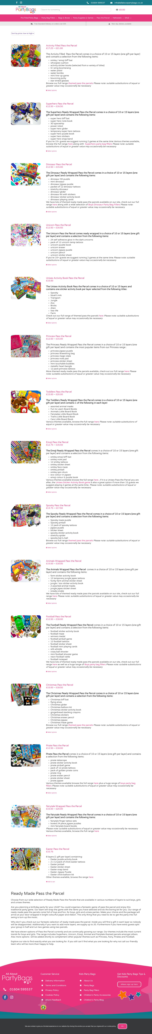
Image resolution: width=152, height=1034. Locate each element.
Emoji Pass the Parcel (57, 442)
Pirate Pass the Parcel (57, 745)
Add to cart (51, 881)
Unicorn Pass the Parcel (58, 225)
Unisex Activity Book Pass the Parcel (65, 278)
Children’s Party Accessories (97, 995)
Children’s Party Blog (94, 1000)
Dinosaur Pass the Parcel (59, 164)
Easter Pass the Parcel (57, 849)
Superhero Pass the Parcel (59, 103)
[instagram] (21, 3)
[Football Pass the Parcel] (26, 626)
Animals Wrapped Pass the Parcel (63, 561)
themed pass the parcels (80, 83)
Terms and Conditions (55, 985)
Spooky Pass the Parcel (58, 505)
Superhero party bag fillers (98, 144)
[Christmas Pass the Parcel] (26, 695)
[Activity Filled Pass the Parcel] (26, 55)
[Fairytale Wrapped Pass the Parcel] (26, 816)
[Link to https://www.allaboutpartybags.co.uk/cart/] (117, 10)
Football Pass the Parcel (58, 616)
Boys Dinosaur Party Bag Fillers (104, 204)
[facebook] (17, 3)
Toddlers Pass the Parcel (59, 392)
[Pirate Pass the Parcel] (26, 755)
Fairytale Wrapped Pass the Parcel (64, 806)
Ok (122, 1026)
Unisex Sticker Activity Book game (73, 482)
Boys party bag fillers (95, 664)
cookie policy (111, 1026)
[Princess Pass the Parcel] (26, 346)
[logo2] (26, 7)
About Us (88, 980)
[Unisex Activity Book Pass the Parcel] (26, 288)
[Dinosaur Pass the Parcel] (26, 174)
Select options (52, 90)
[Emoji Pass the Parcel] (26, 452)
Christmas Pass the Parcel (59, 685)
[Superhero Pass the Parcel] (26, 113)
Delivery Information (55, 980)
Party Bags (89, 985)
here (70, 144)
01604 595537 (98, 3)
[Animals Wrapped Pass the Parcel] (26, 571)
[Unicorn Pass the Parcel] (26, 235)
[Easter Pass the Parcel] (26, 859)
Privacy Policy (52, 990)
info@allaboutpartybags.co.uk (129, 3)
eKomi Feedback (53, 1000)
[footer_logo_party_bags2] (17, 974)
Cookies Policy (52, 995)
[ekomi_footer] (43, 1005)
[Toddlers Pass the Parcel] (26, 402)
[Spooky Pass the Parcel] (26, 515)
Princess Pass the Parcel (58, 336)
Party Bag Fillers (91, 990)
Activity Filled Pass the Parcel (61, 45)
